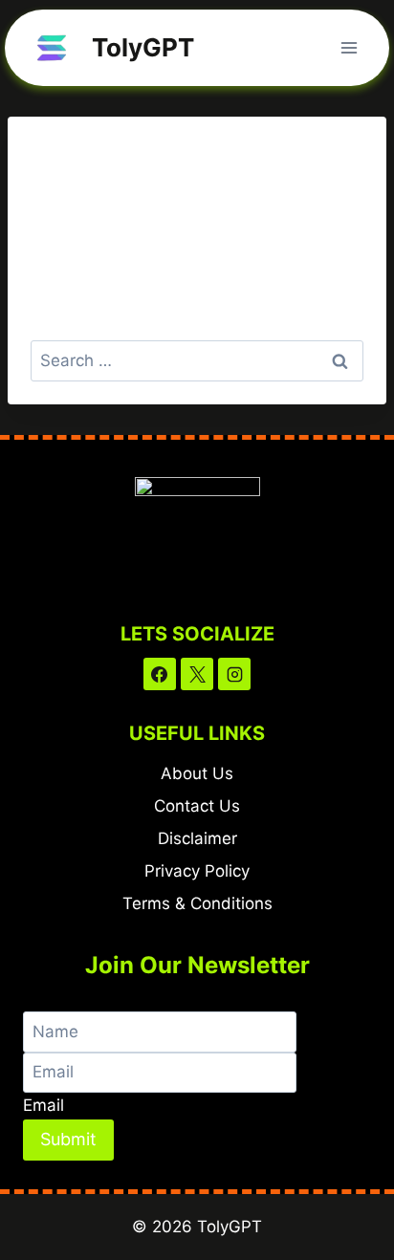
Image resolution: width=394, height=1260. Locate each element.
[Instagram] (234, 674)
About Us (197, 773)
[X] (197, 674)
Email (43, 1105)
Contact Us (197, 805)
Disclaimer (197, 838)
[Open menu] (348, 47)
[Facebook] (159, 674)
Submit (68, 1139)
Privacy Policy (197, 870)
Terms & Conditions (197, 903)
